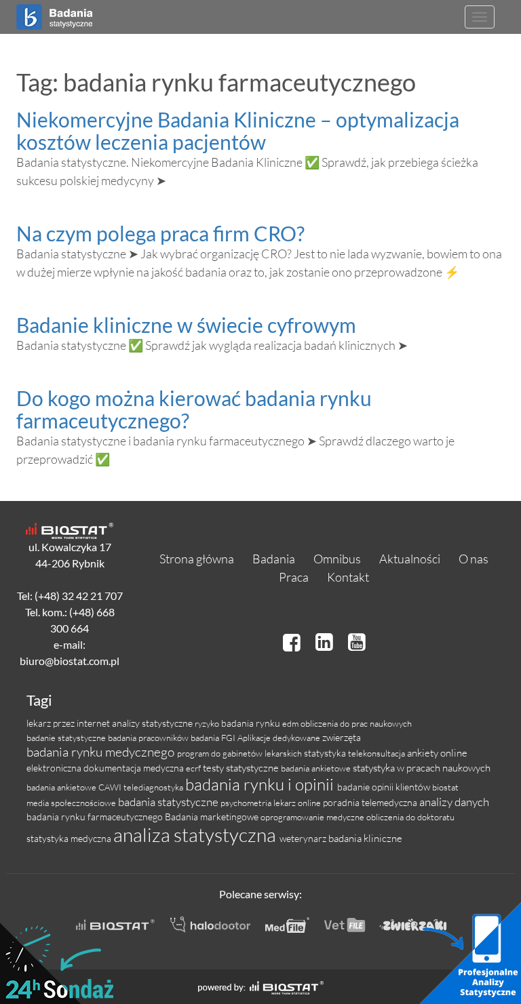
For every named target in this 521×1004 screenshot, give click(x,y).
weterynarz (303, 838)
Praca (294, 576)
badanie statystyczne (67, 737)
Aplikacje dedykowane (279, 737)
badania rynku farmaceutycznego (95, 816)
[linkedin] (326, 641)
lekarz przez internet (69, 723)
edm (291, 723)
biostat (445, 787)
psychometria (246, 802)
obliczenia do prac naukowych (356, 723)
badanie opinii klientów (384, 786)
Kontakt (348, 576)
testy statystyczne (242, 767)
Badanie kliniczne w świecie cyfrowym (186, 325)
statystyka (326, 753)
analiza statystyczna (196, 834)
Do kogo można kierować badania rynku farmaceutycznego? (194, 409)
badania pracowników (149, 737)
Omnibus (337, 558)
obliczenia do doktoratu (410, 816)
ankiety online (437, 752)
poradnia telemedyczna (371, 802)
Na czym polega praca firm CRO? (160, 233)
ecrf (194, 768)
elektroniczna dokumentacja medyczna (106, 768)
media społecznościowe (72, 802)
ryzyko (208, 723)
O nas (473, 558)
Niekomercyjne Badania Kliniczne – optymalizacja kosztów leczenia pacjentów (237, 130)
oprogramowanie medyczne (313, 816)
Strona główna (196, 558)
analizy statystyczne (153, 723)
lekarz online (298, 802)
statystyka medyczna (69, 838)
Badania (273, 558)
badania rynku (251, 723)
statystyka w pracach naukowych (421, 767)
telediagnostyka (154, 787)
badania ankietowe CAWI (74, 787)
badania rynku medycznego (101, 752)
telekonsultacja (377, 753)
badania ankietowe (317, 768)
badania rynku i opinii (261, 784)
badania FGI (214, 737)
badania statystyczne (169, 802)
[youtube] (357, 641)
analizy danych (454, 802)
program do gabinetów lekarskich (240, 753)
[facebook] (293, 641)
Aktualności (409, 558)
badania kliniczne (365, 838)
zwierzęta (341, 737)
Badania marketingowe (212, 816)
